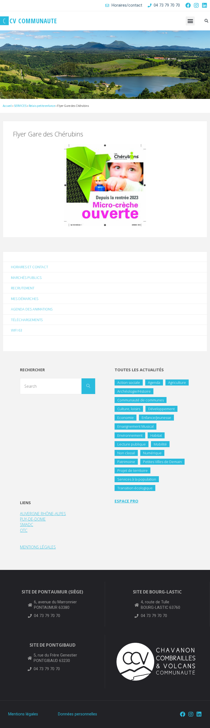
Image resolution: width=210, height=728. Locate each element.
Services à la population (136, 479)
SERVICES (20, 106)
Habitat (156, 435)
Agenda (154, 382)
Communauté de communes (140, 400)
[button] (190, 20)
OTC (23, 530)
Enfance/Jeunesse (156, 417)
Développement (161, 408)
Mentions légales (23, 714)
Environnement (129, 435)
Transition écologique (135, 488)
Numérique (152, 452)
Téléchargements (27, 319)
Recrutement (22, 288)
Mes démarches (24, 298)
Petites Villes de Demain (162, 461)
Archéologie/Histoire (134, 391)
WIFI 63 (16, 330)
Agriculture (177, 382)
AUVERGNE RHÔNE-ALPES (43, 513)
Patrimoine (126, 461)
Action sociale (128, 382)
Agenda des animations (31, 309)
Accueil (7, 106)
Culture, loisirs (128, 408)
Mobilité (160, 444)
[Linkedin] (204, 5)
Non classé (126, 452)
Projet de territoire (132, 470)
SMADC (26, 524)
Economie (125, 417)
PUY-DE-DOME (33, 519)
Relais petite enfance (42, 106)
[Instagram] (196, 5)
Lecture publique (131, 444)
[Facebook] (188, 5)
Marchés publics (26, 277)
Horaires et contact (29, 266)
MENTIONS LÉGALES (38, 547)
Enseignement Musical (135, 426)
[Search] (88, 386)
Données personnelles (77, 714)
